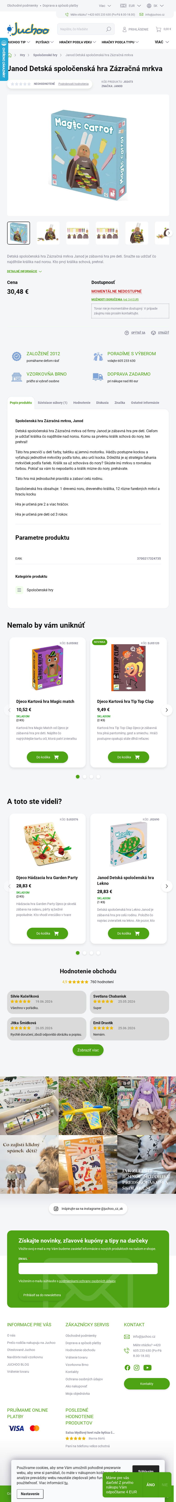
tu (66, 1483)
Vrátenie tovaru (18, 1371)
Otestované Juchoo (21, 1350)
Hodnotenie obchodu (88, 971)
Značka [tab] (120, 402)
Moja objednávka (78, 1393)
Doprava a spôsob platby (60, 5)
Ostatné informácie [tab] (145, 402)
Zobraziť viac (88, 1050)
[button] (77, 776)
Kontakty (72, 1372)
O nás (11, 1335)
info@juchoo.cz (144, 1336)
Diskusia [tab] (102, 402)
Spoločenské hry (40, 590)
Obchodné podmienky (22, 5)
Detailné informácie (22, 271)
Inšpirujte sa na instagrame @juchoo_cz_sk (92, 1208)
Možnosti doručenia (115, 299)
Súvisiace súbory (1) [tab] (52, 402)
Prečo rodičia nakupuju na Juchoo (31, 1343)
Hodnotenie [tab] (82, 402)
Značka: (112, 86)
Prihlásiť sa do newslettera (42, 1295)
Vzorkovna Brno (77, 1365)
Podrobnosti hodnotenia (73, 83)
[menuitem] (19, 42)
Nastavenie (30, 1494)
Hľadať (108, 29)
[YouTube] (147, 1366)
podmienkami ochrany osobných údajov (87, 1281)
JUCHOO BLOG (18, 1364)
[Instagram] (136, 1366)
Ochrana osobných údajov (84, 1379)
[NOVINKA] (128, 667)
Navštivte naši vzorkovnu (25, 1357)
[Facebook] (127, 1366)
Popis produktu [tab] (21, 402)
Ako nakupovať (76, 1386)
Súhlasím (146, 1471)
